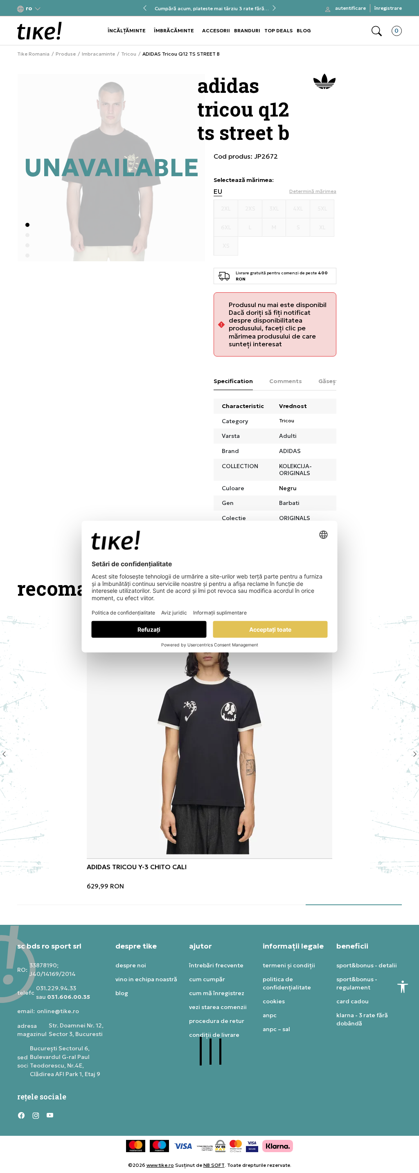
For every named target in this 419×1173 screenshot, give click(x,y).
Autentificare (350, 8)
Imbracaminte (98, 54)
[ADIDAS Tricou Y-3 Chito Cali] (209, 735)
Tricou (128, 54)
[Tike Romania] (39, 31)
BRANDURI (247, 30)
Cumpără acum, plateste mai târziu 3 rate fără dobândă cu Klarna (209, 8)
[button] (29, 8)
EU (218, 191)
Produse (66, 54)
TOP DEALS (278, 30)
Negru (288, 488)
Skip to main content (50, 9)
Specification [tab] (233, 381)
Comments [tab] (285, 381)
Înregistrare (388, 8)
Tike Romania (33, 54)
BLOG (304, 30)
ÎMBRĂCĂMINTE (174, 30)
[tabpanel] (209, 751)
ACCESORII (216, 30)
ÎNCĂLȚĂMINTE (127, 30)
